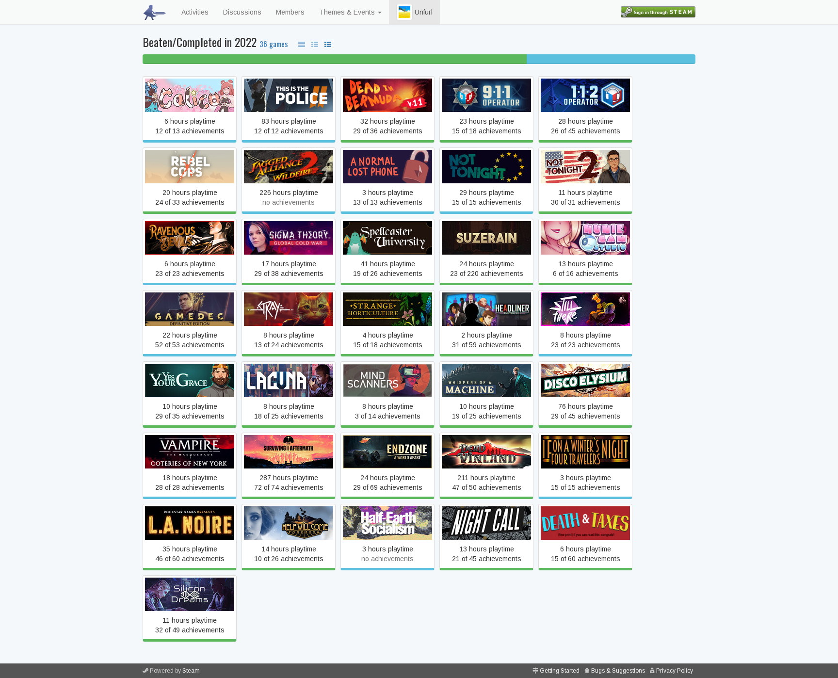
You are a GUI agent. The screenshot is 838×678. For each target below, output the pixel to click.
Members (290, 12)
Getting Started (560, 670)
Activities (195, 12)
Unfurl (423, 12)
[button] (404, 12)
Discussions (242, 12)
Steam (191, 670)
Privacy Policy (674, 670)
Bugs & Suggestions (618, 670)
